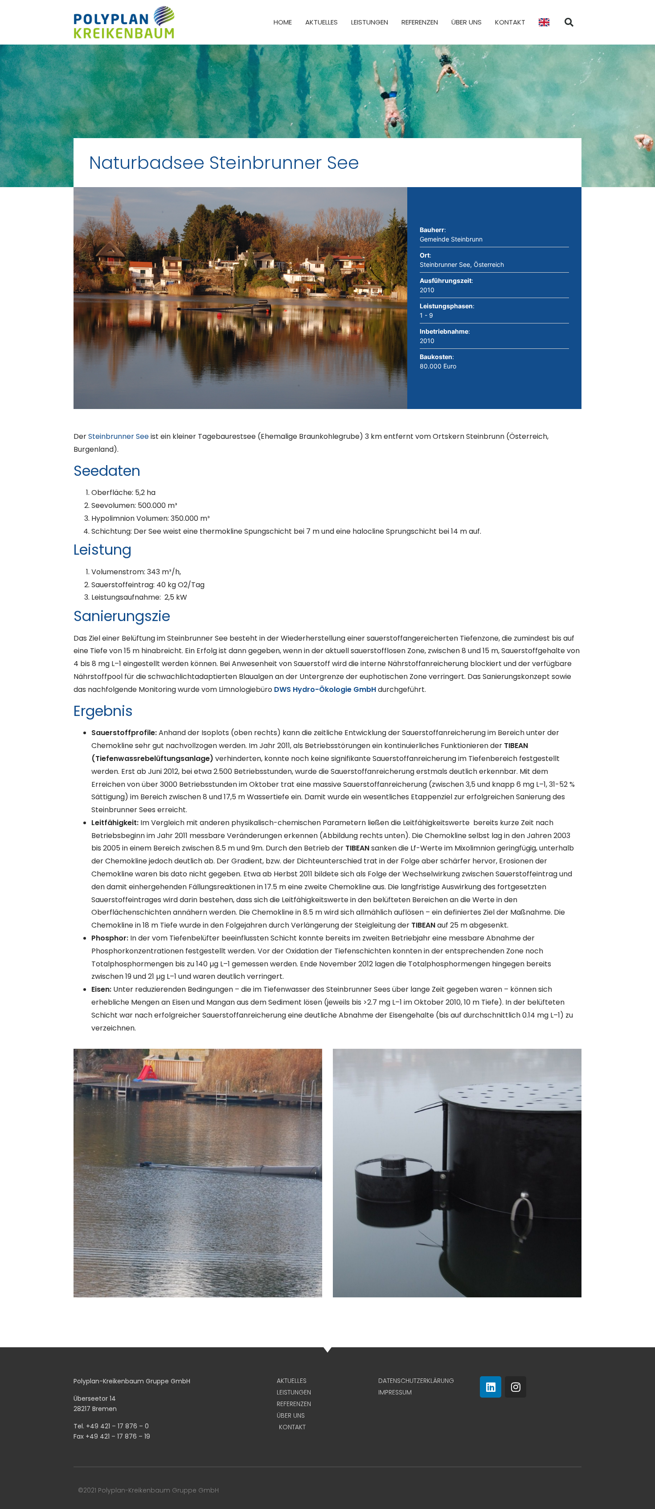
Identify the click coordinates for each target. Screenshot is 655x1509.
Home (283, 22)
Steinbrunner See (118, 436)
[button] (569, 22)
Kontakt (510, 22)
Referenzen (419, 22)
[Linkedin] (490, 1387)
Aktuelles (321, 22)
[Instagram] (515, 1387)
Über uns (466, 22)
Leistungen (369, 22)
